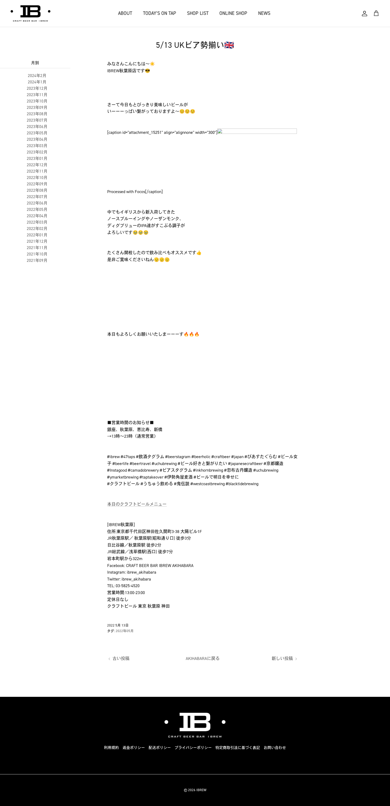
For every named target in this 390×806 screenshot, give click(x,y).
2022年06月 (37, 203)
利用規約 (111, 747)
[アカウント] (364, 13)
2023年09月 (37, 107)
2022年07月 (37, 196)
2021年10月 (37, 254)
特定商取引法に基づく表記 (237, 747)
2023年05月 (37, 133)
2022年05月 (37, 209)
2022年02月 (37, 228)
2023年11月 (37, 94)
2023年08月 (37, 114)
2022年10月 (37, 177)
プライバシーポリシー (193, 747)
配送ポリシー (160, 747)
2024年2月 (37, 75)
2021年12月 (37, 241)
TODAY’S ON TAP (159, 13)
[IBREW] (30, 13)
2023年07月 (37, 120)
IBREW (201, 790)
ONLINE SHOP (233, 13)
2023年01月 (37, 158)
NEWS (264, 13)
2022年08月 (37, 190)
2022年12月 (37, 165)
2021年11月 (37, 247)
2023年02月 (37, 152)
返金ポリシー (134, 747)
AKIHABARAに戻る (203, 658)
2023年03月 (37, 145)
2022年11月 (37, 171)
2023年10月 (37, 101)
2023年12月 (37, 88)
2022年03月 (37, 222)
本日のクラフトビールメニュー (137, 504)
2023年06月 (37, 126)
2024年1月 (37, 82)
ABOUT (125, 13)
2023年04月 (37, 139)
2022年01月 (37, 235)
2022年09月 (37, 184)
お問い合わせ (275, 747)
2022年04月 (37, 216)
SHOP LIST (198, 13)
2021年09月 (37, 260)
